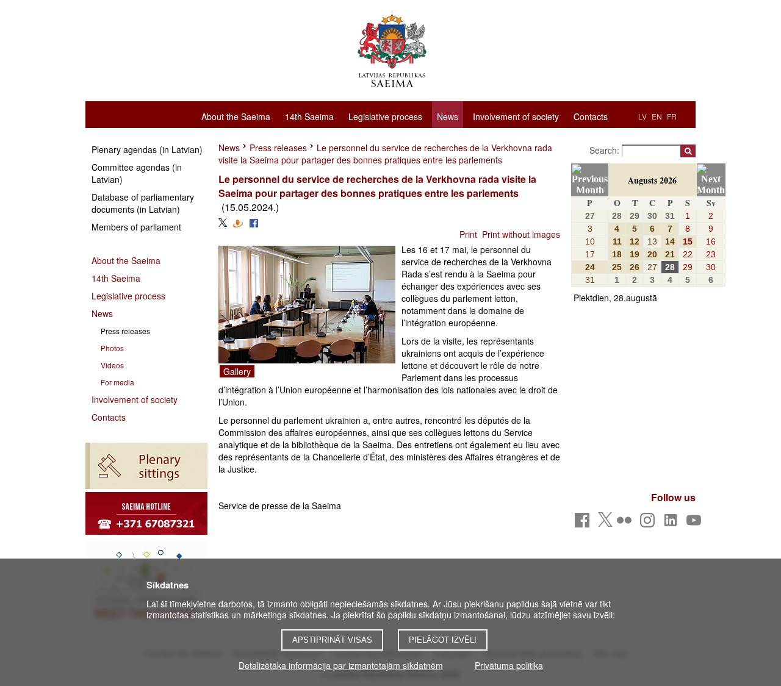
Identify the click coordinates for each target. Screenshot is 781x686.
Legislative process (385, 115)
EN (657, 116)
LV (642, 116)
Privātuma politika (509, 665)
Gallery (237, 371)
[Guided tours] (146, 513)
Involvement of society (516, 115)
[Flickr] (626, 523)
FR (672, 116)
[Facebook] (584, 523)
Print (468, 234)
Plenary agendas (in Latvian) (147, 149)
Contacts (591, 115)
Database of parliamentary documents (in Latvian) (143, 203)
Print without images (521, 234)
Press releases (278, 147)
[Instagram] (649, 523)
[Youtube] (695, 523)
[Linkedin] (672, 523)
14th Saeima (309, 115)
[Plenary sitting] (146, 466)
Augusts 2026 (652, 180)
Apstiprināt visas (332, 640)
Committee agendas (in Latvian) (137, 173)
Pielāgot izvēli (443, 640)
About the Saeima (235, 115)
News (447, 116)
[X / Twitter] (605, 523)
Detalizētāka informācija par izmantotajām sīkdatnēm (341, 665)
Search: (605, 150)
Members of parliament (136, 227)
